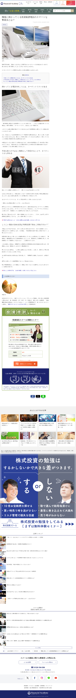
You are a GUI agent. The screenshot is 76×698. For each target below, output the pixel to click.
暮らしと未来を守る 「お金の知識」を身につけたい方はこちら (20, 270)
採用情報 (42, 685)
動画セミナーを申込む (26, 364)
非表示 (26, 75)
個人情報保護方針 (34, 687)
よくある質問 (27, 662)
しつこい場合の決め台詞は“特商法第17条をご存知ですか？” (18, 81)
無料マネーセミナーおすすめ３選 (17, 304)
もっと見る (38, 647)
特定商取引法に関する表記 (45, 687)
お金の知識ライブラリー (13, 651)
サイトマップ (49, 685)
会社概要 (37, 685)
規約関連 (26, 687)
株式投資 (29, 10)
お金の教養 (23, 10)
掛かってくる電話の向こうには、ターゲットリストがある (18, 78)
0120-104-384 (39, 667)
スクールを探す (35, 2)
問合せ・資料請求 (48, 2)
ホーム (3, 651)
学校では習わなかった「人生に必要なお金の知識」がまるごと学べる (21, 220)
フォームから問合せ (47, 662)
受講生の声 (40, 2)
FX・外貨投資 (49, 10)
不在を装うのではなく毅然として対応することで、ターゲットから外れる (22, 79)
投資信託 (42, 10)
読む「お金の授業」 (26, 651)
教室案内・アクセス (28, 685)
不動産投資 (36, 10)
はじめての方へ (28, 2)
